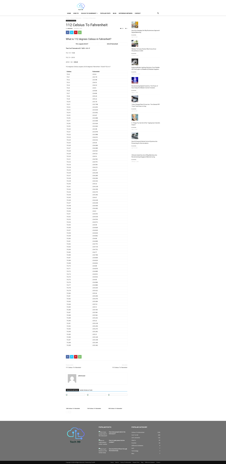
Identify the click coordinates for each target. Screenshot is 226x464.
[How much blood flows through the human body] (103, 451)
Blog (114, 13)
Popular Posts (105, 13)
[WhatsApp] (80, 32)
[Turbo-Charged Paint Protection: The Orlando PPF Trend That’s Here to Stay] (135, 99)
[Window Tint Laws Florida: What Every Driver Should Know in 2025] (135, 43)
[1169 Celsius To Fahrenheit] (96, 400)
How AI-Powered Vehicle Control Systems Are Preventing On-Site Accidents (144, 142)
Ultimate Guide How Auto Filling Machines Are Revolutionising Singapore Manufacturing (144, 156)
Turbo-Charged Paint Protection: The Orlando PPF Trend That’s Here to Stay (146, 105)
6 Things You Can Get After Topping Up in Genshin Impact (146, 123)
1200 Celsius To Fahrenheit (73, 408)
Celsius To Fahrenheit (88, 13)
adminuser (70, 28)
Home (69, 13)
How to (76, 13)
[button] (158, 13)
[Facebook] (67, 32)
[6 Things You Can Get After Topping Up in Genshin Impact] (135, 117)
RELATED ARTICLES (72, 390)
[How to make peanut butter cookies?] (103, 443)
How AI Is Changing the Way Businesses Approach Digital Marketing (146, 31)
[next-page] (70, 412)
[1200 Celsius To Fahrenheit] (75, 400)
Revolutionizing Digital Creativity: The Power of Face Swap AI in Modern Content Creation (145, 86)
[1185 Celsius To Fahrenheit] (117, 400)
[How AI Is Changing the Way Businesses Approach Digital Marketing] (135, 25)
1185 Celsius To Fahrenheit (115, 408)
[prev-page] (67, 412)
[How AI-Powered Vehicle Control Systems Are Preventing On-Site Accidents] (135, 136)
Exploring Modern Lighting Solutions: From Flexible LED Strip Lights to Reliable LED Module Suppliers (146, 68)
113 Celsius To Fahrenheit (119, 367)
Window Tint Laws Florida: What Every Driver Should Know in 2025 (144, 50)
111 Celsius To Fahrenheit (73, 367)
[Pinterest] (76, 32)
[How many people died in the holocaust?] (103, 434)
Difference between (125, 13)
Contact (138, 13)
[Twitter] (71, 32)
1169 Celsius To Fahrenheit (94, 408)
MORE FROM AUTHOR (86, 390)
